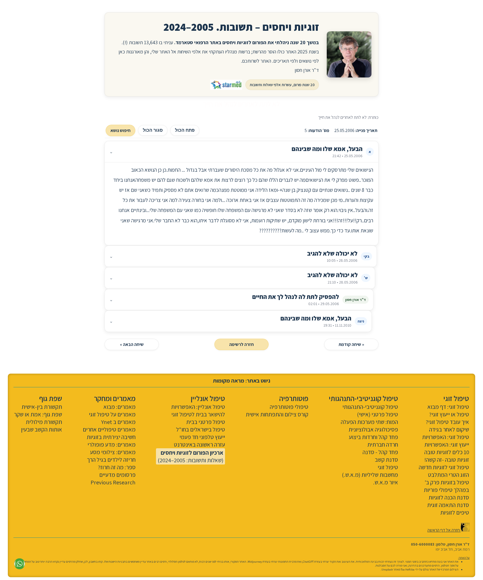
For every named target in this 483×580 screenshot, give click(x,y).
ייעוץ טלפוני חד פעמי (202, 437)
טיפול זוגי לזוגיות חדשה (444, 467)
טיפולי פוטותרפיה (289, 407)
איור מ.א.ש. (385, 482)
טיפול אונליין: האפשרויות (198, 407)
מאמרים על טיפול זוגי (112, 414)
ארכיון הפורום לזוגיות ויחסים (192, 452)
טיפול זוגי (388, 467)
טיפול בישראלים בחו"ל (200, 429)
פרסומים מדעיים (117, 474)
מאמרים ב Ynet (118, 422)
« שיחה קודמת (351, 344)
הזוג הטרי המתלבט (448, 474)
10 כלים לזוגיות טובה (446, 452)
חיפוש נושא (120, 130)
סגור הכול (153, 130)
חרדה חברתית (382, 444)
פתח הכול (185, 130)
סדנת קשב (386, 459)
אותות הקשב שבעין (41, 429)
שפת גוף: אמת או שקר (38, 414)
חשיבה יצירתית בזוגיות (111, 437)
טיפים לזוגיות (454, 512)
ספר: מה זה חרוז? (117, 467)
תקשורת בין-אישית (42, 407)
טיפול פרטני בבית (205, 422)
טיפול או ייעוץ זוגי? (449, 414)
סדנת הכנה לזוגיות (448, 497)
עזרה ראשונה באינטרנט (199, 444)
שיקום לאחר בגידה (449, 429)
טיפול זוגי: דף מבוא (448, 407)
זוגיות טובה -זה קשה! (446, 459)
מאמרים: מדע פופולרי (111, 444)
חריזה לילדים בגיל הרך (111, 459)
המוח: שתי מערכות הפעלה (369, 422)
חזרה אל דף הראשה (444, 530)
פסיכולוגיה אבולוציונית (373, 429)
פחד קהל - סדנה (380, 452)
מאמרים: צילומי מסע (113, 452)
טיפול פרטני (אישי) (377, 414)
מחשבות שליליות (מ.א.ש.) (370, 474)
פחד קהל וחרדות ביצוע (373, 437)
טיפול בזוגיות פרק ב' (447, 482)
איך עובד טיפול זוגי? (447, 422)
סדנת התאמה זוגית (448, 505)
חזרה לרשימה (241, 344)
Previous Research (113, 482)
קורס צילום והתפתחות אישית (277, 414)
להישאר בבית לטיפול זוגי (198, 414)
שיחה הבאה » (132, 344)
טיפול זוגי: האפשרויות (445, 437)
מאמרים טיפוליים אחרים (109, 429)
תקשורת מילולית (44, 422)
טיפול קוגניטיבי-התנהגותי (370, 407)
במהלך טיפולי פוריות (446, 490)
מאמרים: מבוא (119, 407)
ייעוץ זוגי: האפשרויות (446, 444)
